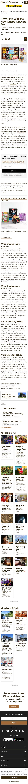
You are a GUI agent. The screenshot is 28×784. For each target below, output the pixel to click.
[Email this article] (5, 39)
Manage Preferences (14, 781)
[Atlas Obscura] (9, 2)
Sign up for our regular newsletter (10, 388)
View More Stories (6, 427)
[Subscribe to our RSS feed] (23, 731)
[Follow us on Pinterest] (19, 731)
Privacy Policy (9, 175)
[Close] (26, 769)
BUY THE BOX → (6, 238)
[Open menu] (26, 2)
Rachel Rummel (6, 32)
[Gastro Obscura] (14, 6)
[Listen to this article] (9, 39)
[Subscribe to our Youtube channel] (7, 731)
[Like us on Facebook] (3, 731)
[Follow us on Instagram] (16, 731)
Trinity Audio (9, 70)
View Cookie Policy (22, 774)
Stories (6, 11)
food (3, 403)
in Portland (13, 84)
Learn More (14, 706)
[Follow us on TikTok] (12, 731)
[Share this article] (2, 39)
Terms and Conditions (18, 175)
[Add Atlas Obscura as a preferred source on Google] (25, 39)
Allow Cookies (14, 777)
